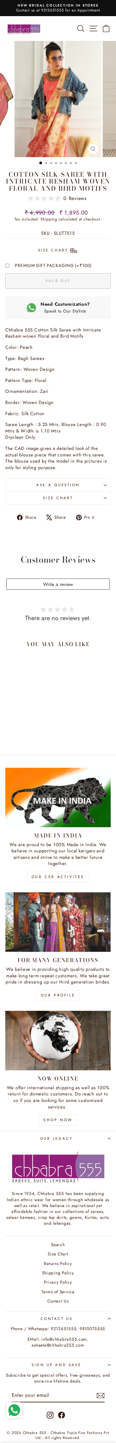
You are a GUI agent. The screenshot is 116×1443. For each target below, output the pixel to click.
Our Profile (58, 995)
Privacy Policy (58, 1282)
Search (58, 1244)
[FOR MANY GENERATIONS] (58, 922)
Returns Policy (58, 1263)
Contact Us (57, 1301)
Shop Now (58, 1120)
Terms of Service (58, 1292)
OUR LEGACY (56, 1138)
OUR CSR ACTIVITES (58, 877)
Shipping (49, 219)
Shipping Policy (58, 1273)
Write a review (58, 584)
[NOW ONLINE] (58, 1040)
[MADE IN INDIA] (58, 797)
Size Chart (58, 497)
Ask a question (57, 484)
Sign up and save (56, 1364)
